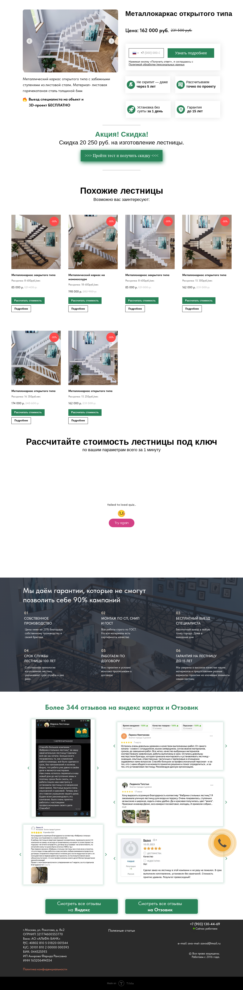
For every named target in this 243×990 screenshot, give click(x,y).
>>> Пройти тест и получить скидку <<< (121, 155)
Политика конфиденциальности (45, 969)
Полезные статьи (121, 930)
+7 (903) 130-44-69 (205, 924)
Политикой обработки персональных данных (157, 64)
